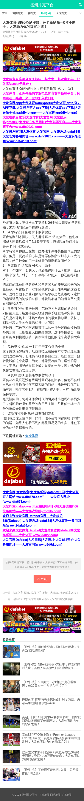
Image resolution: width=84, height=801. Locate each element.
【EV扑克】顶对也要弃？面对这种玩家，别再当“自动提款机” (51, 648)
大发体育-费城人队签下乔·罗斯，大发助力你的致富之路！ (45, 592)
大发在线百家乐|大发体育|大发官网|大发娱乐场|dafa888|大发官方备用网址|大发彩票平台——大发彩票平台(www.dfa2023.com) (42, 122)
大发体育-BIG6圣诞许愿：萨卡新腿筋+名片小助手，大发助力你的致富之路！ (39, 24)
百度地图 (66, 794)
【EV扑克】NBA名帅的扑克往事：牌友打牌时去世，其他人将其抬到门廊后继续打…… (51, 666)
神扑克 (32, 13)
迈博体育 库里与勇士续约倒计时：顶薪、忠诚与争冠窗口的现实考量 (51, 701)
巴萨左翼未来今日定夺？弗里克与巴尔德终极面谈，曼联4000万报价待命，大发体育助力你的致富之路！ (51, 755)
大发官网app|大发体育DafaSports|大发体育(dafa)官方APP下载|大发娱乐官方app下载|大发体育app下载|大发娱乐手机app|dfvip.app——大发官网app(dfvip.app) (42, 107)
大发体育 (31, 435)
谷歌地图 (44, 794)
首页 (4, 13)
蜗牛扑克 (46, 13)
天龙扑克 (61, 13)
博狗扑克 (17, 13)
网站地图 (55, 794)
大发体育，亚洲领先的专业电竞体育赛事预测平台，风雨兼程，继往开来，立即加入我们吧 (41, 95)
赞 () (44, 579)
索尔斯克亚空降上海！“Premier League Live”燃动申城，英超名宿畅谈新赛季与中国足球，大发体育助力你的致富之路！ (51, 738)
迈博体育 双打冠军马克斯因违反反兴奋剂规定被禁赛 (42, 599)
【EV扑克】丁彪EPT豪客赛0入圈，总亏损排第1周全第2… (50, 771)
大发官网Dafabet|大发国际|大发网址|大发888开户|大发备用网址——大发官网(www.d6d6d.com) (42, 542)
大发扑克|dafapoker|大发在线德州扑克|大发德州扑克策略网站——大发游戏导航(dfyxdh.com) (40, 508)
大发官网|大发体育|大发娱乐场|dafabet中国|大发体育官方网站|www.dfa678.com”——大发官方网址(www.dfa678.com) (41, 496)
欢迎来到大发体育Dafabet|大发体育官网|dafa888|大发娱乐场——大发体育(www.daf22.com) (41, 532)
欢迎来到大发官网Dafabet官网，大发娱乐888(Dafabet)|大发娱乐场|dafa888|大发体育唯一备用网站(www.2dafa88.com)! (42, 520)
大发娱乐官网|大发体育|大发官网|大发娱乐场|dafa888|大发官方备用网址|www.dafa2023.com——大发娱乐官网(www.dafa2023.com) (42, 136)
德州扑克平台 (42, 4)
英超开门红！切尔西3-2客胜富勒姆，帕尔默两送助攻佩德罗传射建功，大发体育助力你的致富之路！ (51, 720)
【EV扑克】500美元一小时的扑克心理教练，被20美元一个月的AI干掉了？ (49, 683)
